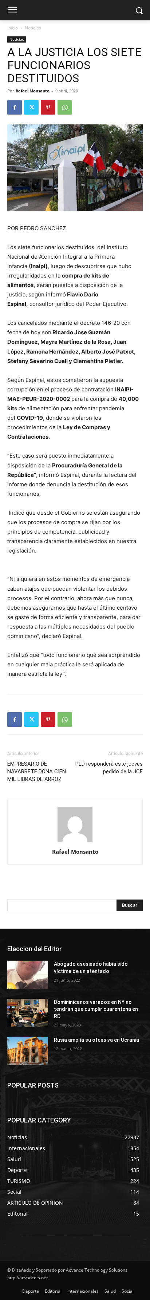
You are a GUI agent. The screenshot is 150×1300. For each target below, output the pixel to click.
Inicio (12, 28)
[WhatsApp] (65, 107)
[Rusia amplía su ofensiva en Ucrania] (27, 1051)
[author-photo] (75, 841)
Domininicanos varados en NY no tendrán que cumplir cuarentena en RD (96, 1009)
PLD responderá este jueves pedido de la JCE (109, 768)
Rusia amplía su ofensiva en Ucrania (96, 1040)
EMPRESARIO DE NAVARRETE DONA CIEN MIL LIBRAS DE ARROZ (36, 771)
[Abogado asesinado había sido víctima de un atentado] (27, 975)
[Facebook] (14, 107)
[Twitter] (31, 107)
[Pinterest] (48, 107)
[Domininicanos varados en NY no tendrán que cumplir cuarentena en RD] (27, 1013)
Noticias (33, 28)
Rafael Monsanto (33, 90)
